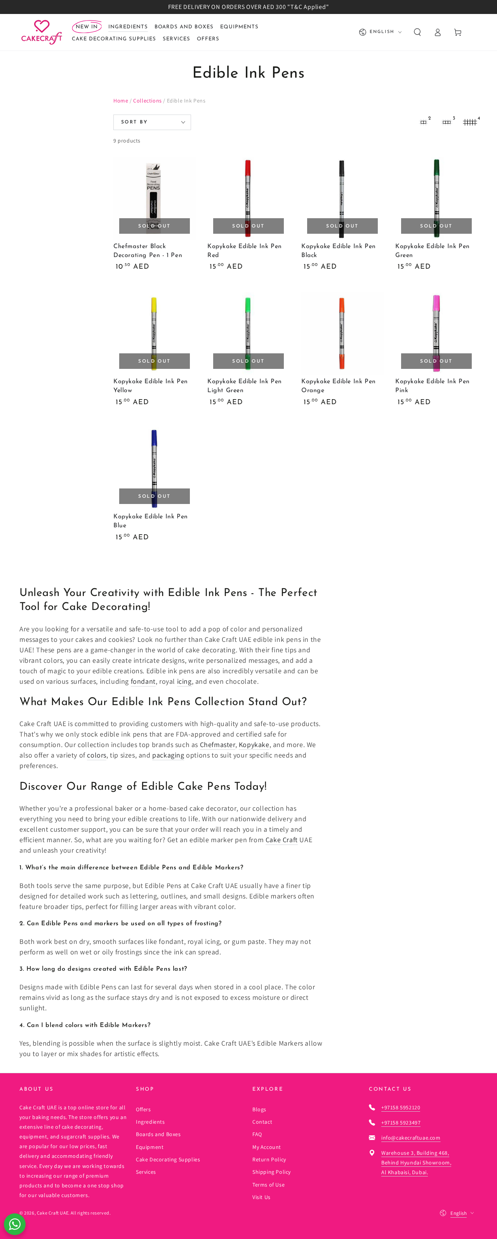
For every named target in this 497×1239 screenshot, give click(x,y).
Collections (147, 100)
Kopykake (254, 744)
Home (120, 100)
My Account (266, 1146)
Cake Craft (282, 839)
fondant (143, 681)
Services (146, 1171)
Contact (262, 1121)
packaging (168, 755)
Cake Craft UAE (52, 1213)
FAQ (257, 1134)
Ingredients (150, 1121)
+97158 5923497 (401, 1122)
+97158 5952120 (400, 1107)
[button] (417, 32)
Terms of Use (268, 1184)
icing (184, 681)
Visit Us (261, 1197)
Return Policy (269, 1159)
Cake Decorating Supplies (168, 1159)
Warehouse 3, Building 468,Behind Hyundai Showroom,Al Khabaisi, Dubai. (416, 1162)
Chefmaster (217, 744)
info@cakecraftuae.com (411, 1137)
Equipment (149, 1146)
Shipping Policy (271, 1171)
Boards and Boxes (158, 1134)
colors (96, 755)
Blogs (259, 1109)
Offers (143, 1109)
